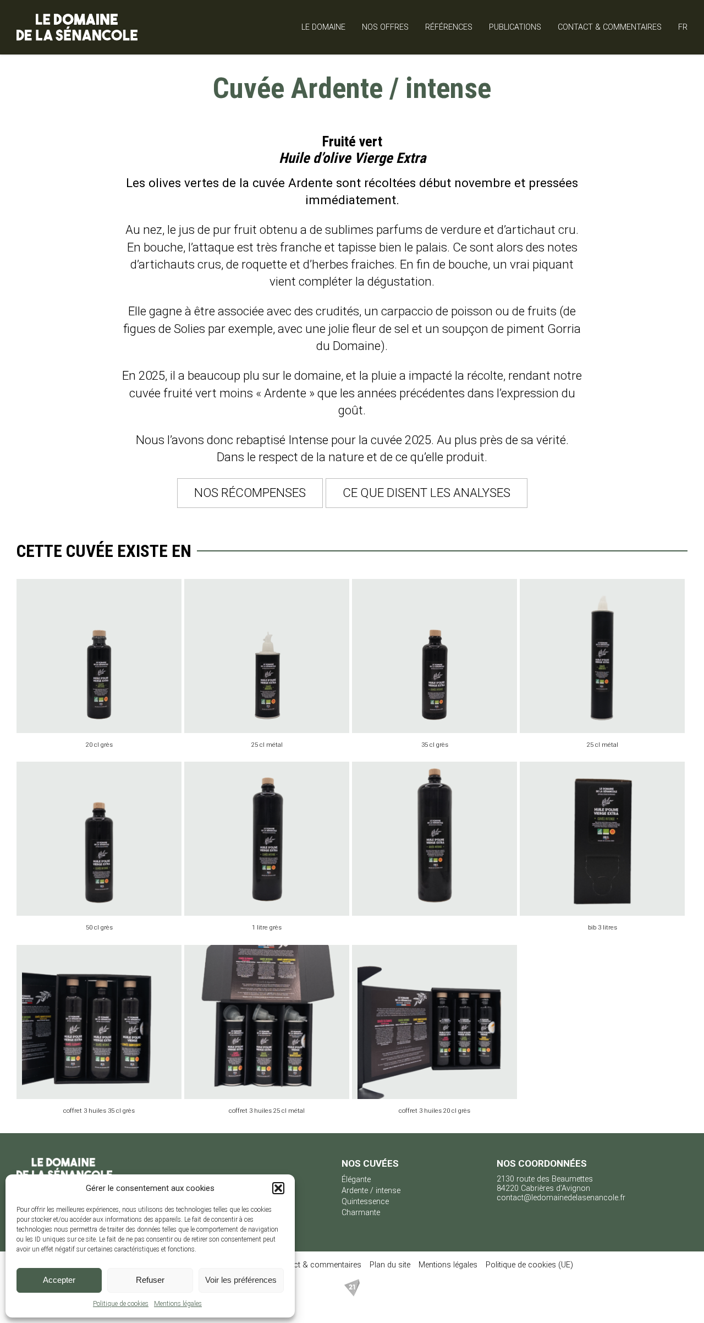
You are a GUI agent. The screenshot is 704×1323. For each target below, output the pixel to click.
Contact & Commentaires (610, 27)
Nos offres (385, 27)
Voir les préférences (241, 1279)
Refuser (150, 1279)
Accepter (59, 1279)
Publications (515, 27)
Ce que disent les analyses (426, 492)
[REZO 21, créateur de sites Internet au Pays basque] (352, 1294)
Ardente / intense (371, 1190)
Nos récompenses (250, 492)
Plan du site (390, 1265)
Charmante (361, 1212)
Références (448, 27)
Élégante (356, 1179)
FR (683, 27)
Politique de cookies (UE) (529, 1265)
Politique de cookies (120, 1304)
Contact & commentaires (317, 1265)
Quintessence (365, 1201)
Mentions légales (178, 1304)
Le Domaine (323, 27)
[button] (278, 1188)
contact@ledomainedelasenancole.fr (561, 1197)
